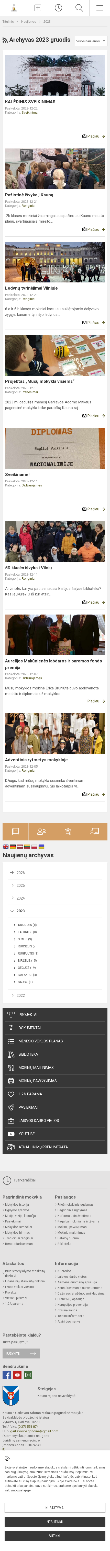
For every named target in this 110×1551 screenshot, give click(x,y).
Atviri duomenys (69, 1321)
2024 (21, 898)
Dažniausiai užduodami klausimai (81, 1293)
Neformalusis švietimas (74, 1216)
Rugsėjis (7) (27, 946)
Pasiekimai (28, 1107)
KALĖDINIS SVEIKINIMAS (30, 101)
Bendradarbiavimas (19, 1244)
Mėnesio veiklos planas (41, 1041)
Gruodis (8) (27, 925)
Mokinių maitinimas (36, 1068)
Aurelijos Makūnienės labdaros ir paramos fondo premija (53, 664)
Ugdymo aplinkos (17, 1210)
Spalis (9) (25, 939)
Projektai (28, 1015)
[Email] (28, 1375)
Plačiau (93, 136)
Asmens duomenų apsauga (77, 1282)
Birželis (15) (27, 960)
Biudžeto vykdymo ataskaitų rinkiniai (25, 1273)
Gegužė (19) (27, 968)
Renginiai (28, 206)
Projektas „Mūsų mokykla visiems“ (39, 381)
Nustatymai (55, 1508)
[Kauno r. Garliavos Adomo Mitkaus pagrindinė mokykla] (14, 7)
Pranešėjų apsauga (71, 1299)
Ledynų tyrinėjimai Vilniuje (31, 288)
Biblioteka (28, 1054)
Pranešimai (30, 392)
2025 (21, 885)
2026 (21, 873)
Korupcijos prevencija (73, 1305)
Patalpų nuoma (68, 1238)
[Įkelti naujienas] (38, 8)
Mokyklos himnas (17, 1232)
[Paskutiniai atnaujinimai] (58, 8)
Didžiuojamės (32, 485)
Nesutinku (55, 1522)
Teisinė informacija (71, 1316)
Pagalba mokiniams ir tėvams (78, 1221)
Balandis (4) (27, 975)
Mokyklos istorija (17, 1204)
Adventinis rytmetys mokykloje (36, 759)
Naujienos (29, 21)
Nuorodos (64, 1271)
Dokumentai (30, 1028)
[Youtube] (17, 1375)
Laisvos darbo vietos (39, 1121)
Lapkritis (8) (27, 932)
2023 (47, 21)
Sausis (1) (25, 982)
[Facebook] (7, 1375)
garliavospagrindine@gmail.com (34, 1431)
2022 (21, 996)
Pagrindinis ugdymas (72, 1210)
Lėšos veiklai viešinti (19, 1287)
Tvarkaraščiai (24, 1180)
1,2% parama (30, 1094)
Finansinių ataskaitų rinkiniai (25, 1281)
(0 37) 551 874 (28, 1426)
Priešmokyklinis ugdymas (76, 1204)
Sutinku (55, 1536)
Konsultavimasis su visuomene (80, 1288)
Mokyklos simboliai (18, 1227)
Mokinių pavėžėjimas (38, 1081)
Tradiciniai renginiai (19, 1238)
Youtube (27, 1134)
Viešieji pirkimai (16, 1298)
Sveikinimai (30, 112)
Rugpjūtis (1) (28, 953)
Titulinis (9, 21)
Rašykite (12, 1353)
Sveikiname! (17, 474)
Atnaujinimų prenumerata (43, 1147)
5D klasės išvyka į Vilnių (28, 567)
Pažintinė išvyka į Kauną (29, 194)
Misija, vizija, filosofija (20, 1216)
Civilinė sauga (67, 1310)
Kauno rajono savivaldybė (56, 1396)
